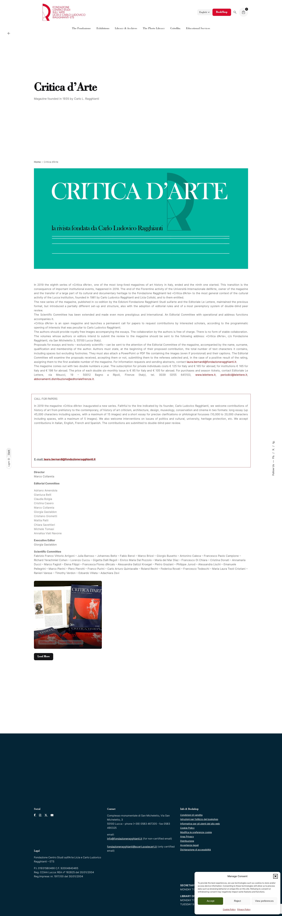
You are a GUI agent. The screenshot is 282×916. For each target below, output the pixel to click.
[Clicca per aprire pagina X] (45, 815)
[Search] (235, 12)
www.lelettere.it (205, 374)
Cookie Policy (229, 909)
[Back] (8, 33)
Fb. (273, 456)
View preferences (264, 900)
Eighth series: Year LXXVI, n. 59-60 (65, 636)
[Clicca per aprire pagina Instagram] (39, 815)
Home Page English (70, 642)
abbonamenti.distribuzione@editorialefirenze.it (64, 379)
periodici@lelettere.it (234, 374)
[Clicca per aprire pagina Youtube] (51, 815)
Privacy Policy (244, 909)
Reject (237, 900)
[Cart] (243, 12)
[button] (275, 876)
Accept (210, 900)
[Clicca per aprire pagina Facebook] (35, 815)
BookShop (221, 12)
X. (273, 449)
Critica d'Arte (47, 642)
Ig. (273, 442)
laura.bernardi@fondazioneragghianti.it (211, 361)
